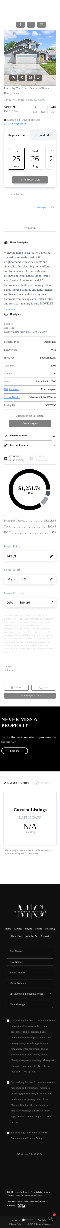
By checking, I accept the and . (29, 1135)
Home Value (16, 936)
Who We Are (32, 936)
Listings (18, 928)
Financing (50, 928)
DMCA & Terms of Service (39, 1224)
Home (8, 928)
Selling (38, 928)
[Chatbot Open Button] (50, 1218)
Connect (45, 936)
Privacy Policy (34, 1138)
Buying (28, 928)
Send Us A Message (30, 1153)
